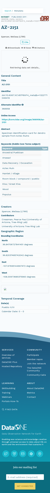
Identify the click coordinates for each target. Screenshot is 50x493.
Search (8, 11)
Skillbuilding (8, 388)
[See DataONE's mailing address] (39, 453)
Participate (33, 355)
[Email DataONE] (22, 453)
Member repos (34, 359)
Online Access (8, 115)
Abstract (5, 129)
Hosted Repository (12, 366)
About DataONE (35, 388)
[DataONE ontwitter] (5, 453)
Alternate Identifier (11, 105)
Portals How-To (10, 401)
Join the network (36, 363)
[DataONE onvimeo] (14, 453)
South (5, 251)
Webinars (7, 397)
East (4, 262)
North (5, 240)
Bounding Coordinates (12, 236)
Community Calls (36, 375)
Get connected (25, 486)
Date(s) (5, 303)
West (4, 273)
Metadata (18, 11)
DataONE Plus (9, 362)
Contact (31, 397)
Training (6, 392)
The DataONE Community (34, 369)
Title (3, 80)
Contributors (7, 215)
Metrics (31, 392)
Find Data (11, 409)
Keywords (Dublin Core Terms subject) (20, 144)
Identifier (6, 91)
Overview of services (8, 356)
